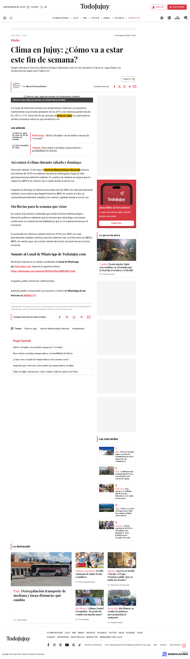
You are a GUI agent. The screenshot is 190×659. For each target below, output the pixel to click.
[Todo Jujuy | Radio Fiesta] (186, 18)
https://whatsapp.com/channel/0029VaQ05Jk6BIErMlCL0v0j (43, 271)
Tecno (140, 632)
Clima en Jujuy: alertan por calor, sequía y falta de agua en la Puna (45, 371)
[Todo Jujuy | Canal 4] (162, 18)
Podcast (51, 637)
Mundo (107, 18)
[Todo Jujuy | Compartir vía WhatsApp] (124, 86)
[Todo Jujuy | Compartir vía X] (119, 86)
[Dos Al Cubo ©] (175, 656)
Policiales (119, 18)
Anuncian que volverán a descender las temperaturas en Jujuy (43, 365)
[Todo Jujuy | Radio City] (169, 18)
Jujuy (75, 18)
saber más (116, 223)
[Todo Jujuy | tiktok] (79, 645)
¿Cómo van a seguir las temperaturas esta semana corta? (41, 359)
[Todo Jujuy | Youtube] (67, 645)
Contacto (163, 645)
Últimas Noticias (60, 18)
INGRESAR (160, 7)
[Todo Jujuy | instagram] (54, 645)
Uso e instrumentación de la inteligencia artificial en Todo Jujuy (128, 645)
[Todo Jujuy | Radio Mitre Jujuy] (177, 18)
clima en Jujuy (64, 115)
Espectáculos (78, 637)
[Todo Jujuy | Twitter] (60, 645)
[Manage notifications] (184, 645)
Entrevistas (63, 637)
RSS (155, 645)
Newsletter (134, 18)
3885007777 (29, 295)
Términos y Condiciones (93, 645)
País (85, 18)
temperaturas (78, 328)
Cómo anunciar (175, 645)
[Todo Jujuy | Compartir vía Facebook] (114, 86)
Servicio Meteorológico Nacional (54, 328)
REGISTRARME (179, 7)
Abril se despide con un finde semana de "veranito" (38, 347)
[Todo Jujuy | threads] (73, 645)
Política (95, 18)
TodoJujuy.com (22, 266)
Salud (121, 632)
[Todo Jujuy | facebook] (48, 645)
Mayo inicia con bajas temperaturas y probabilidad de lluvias (43, 353)
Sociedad (130, 632)
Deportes (90, 632)
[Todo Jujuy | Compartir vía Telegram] (129, 86)
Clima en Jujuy (30, 328)
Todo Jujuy (15, 35)
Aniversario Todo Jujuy (111, 637)
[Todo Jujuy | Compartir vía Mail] (134, 86)
